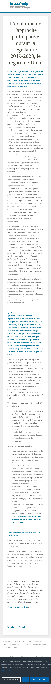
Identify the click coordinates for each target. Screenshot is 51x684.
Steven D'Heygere (38, 644)
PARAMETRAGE (11, 680)
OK (25, 680)
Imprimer (11, 627)
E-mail (21, 627)
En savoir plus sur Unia (17, 607)
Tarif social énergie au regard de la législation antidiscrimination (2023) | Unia (27, 519)
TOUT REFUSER (39, 680)
